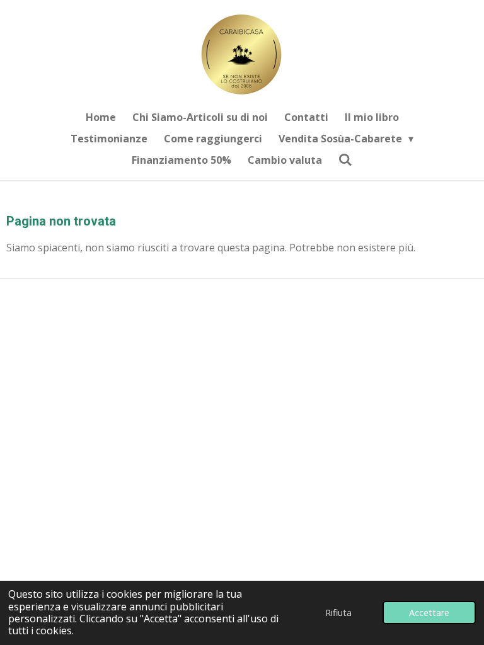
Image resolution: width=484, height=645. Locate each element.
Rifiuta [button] (338, 613)
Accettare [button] (429, 613)
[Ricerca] (345, 159)
